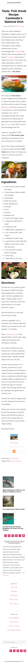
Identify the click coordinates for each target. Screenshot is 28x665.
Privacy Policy (14, 599)
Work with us (14, 604)
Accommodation (14, 618)
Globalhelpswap (14, 3)
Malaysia (7, 107)
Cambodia (10, 57)
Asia (12, 461)
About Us (14, 587)
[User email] (14, 451)
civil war (7, 124)
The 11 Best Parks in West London (14, 509)
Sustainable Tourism (14, 630)
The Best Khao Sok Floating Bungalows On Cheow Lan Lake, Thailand (13, 528)
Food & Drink (14, 458)
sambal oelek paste (12, 334)
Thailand (18, 51)
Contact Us (14, 595)
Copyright (14, 591)
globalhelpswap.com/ (17, 447)
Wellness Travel (14, 626)
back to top (24, 661)
